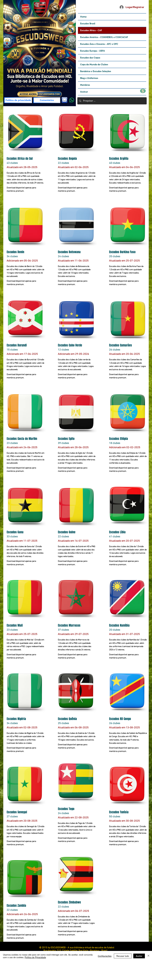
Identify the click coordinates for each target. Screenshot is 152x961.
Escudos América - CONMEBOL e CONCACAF (104, 37)
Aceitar (139, 955)
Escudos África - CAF (91, 30)
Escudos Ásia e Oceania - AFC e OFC (99, 44)
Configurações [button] (104, 955)
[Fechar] (148, 956)
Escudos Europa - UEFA (92, 51)
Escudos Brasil (87, 23)
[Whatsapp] (72, 100)
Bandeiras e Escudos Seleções (95, 71)
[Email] (64, 100)
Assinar (84, 91)
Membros (85, 85)
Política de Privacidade (35, 957)
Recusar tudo (122, 955)
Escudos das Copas (90, 57)
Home (83, 16)
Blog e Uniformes (89, 78)
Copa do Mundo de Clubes (94, 64)
